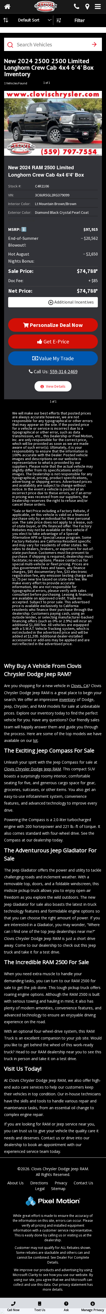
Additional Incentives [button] (74, 302)
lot (35, 740)
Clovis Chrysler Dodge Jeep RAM (32, 768)
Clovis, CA (79, 685)
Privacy (61, 1182)
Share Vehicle (23, 220)
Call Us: (55, 371)
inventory (67, 699)
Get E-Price (55, 341)
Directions (39, 1182)
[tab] (53, 302)
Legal (40, 1188)
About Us (15, 1182)
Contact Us (83, 1182)
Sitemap (58, 1188)
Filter (79, 20)
